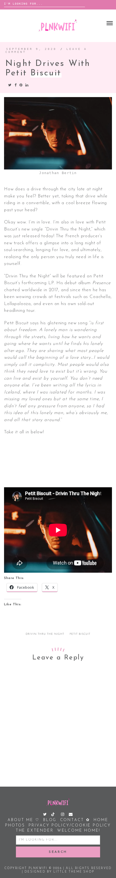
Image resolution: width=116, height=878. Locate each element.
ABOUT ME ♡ (23, 820)
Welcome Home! (78, 831)
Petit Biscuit (80, 634)
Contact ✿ (75, 820)
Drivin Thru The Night (45, 634)
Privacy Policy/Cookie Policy (70, 825)
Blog (49, 820)
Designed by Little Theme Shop (59, 871)
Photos (15, 825)
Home (101, 820)
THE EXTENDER (35, 831)
